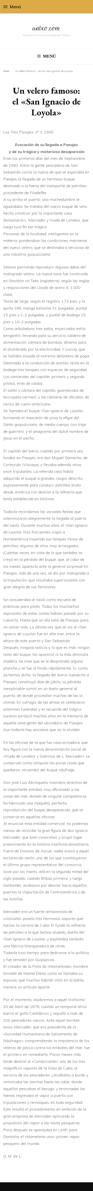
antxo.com (46, 28)
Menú (15, 6)
